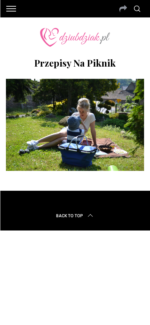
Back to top (69, 215)
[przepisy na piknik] (75, 168)
